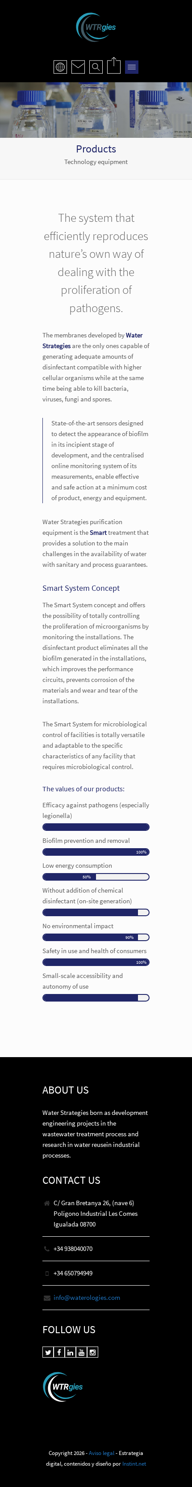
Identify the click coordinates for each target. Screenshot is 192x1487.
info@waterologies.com (87, 1297)
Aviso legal (101, 1452)
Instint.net (134, 1463)
